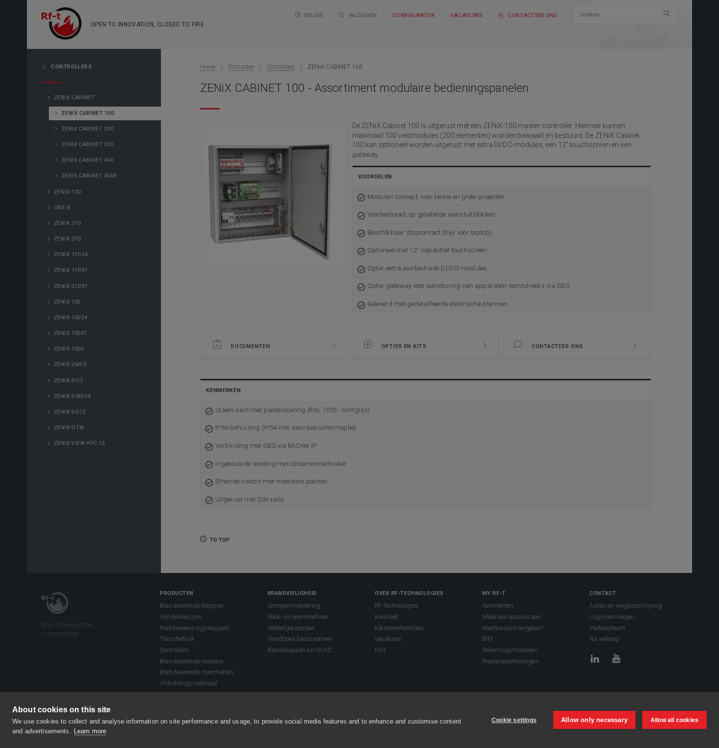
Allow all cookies (674, 720)
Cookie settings (514, 720)
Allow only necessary (594, 720)
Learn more (90, 731)
